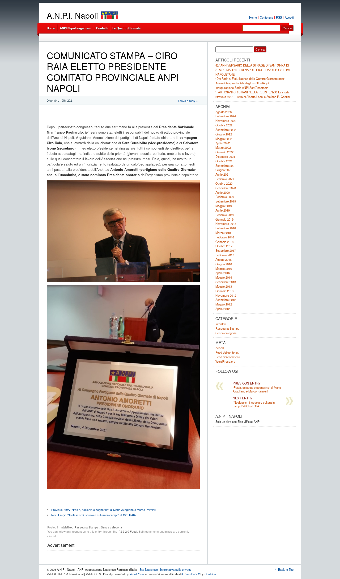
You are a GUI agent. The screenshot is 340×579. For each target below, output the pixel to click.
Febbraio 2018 (224, 237)
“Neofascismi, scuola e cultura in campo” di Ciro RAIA (93, 515)
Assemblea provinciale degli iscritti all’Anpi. (242, 83)
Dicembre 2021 (225, 156)
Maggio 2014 (223, 277)
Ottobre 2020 (223, 183)
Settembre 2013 (225, 282)
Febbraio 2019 (224, 215)
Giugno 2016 (223, 264)
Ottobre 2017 (223, 246)
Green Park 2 (191, 574)
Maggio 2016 (223, 268)
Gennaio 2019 (224, 219)
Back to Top (286, 569)
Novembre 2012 (225, 295)
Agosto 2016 (223, 259)
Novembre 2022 (225, 120)
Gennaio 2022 (224, 152)
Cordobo (210, 574)
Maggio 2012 (223, 304)
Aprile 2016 (222, 273)
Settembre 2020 (225, 188)
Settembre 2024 (225, 116)
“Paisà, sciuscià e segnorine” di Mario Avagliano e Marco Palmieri (103, 509)
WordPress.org (225, 361)
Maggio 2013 (223, 286)
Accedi (289, 17)
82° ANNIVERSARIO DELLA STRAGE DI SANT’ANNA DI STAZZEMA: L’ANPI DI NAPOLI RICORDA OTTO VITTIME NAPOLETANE (253, 69)
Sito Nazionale (148, 569)
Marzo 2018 (223, 232)
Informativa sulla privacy (176, 569)
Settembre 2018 (225, 228)
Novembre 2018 (225, 223)
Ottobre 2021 (223, 161)
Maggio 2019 (223, 206)
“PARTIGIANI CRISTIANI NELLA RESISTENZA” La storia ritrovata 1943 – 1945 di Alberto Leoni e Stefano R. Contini (252, 94)
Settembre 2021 (225, 165)
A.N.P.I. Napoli (72, 15)
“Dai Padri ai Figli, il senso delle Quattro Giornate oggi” (250, 78)
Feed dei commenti (227, 357)
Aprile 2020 (222, 192)
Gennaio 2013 (224, 291)
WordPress (137, 574)
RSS (279, 17)
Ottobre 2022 (223, 125)
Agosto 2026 (223, 112)
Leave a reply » (188, 100)
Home (253, 17)
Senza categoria (111, 527)
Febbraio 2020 (224, 197)
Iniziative (66, 527)
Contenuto (266, 17)
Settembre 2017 (225, 250)
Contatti (102, 28)
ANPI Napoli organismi (75, 28)
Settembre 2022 (225, 129)
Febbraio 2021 (224, 179)
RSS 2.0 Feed (127, 531)
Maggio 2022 (223, 139)
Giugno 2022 (223, 134)
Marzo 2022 (223, 147)
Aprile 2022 (222, 143)
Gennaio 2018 (224, 241)
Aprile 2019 (222, 210)
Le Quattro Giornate (126, 28)
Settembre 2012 (225, 299)
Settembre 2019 (225, 201)
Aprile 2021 (222, 174)
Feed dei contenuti (227, 352)
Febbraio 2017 (224, 255)
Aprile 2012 (222, 309)
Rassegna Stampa (86, 527)
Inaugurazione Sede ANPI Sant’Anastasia (241, 87)
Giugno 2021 (223, 170)
